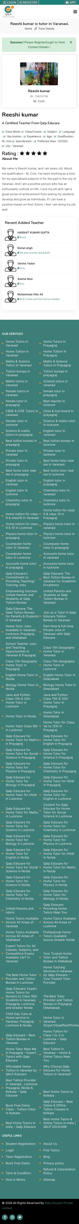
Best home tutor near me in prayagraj (21, 472)
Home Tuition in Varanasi (17, 353)
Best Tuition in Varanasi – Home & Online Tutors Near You (57, 1054)
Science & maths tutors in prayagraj (19, 432)
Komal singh (25, 248)
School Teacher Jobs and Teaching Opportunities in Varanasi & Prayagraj (21, 649)
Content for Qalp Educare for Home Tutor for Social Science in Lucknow (57, 810)
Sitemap (49, 1179)
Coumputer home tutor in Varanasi (18, 545)
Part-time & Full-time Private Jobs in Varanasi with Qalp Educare (58, 631)
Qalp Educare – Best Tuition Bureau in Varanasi (20, 1039)
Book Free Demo (18, 1163)
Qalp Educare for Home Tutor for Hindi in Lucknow (21, 794)
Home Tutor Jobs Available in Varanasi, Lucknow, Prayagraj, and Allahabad (21, 631)
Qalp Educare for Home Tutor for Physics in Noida (55, 881)
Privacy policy (53, 1163)
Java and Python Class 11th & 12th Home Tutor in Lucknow (18, 700)
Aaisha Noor (25, 278)
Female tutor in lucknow (16, 423)
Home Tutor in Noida (21, 716)
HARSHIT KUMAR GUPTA (33, 232)
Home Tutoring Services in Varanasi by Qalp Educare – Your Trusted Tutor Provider (57, 974)
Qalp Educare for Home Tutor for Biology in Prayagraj (20, 781)
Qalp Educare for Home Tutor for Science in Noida (18, 881)
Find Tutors (51, 1150)
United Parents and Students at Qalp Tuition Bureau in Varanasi (57, 596)
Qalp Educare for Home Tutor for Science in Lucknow (20, 826)
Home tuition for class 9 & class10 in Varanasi (22, 516)
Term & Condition (18, 1173)
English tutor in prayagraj (54, 482)
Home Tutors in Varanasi (17, 343)
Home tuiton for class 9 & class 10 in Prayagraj (59, 514)
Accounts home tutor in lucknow (58, 565)
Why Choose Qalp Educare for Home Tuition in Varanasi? (57, 1070)
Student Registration (20, 1144)
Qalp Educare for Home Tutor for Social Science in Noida (22, 867)
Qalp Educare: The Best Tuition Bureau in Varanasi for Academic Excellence (59, 579)
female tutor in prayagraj (54, 393)
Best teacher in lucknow (54, 403)
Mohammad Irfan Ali (30, 294)
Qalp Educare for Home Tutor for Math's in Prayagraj (22, 740)
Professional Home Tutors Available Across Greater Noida (59, 936)
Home (28, 28)
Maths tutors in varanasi (17, 383)
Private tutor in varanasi (16, 452)
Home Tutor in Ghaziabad (53, 714)
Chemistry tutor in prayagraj (19, 502)
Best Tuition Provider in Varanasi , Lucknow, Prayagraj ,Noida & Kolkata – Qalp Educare (22, 1087)
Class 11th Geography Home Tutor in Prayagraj (21, 665)
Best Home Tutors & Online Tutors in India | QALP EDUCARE (59, 1123)
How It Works (15, 1179)
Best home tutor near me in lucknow (58, 472)
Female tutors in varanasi (17, 393)
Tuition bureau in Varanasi (18, 373)
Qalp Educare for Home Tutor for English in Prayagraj (57, 740)
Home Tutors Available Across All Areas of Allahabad (22, 936)
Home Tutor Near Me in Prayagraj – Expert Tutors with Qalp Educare (21, 1054)
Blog (46, 1157)
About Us (50, 1144)
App (72, 2)
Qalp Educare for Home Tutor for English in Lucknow (57, 794)
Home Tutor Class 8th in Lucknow (22, 728)
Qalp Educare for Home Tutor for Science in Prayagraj (58, 753)
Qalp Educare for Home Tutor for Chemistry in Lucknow (59, 826)
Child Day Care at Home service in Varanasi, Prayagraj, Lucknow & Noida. (20, 1019)
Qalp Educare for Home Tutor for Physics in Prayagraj (20, 767)
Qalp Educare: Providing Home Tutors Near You (55, 908)
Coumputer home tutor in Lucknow (18, 555)
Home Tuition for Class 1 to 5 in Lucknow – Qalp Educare (55, 1037)
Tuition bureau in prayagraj (55, 373)
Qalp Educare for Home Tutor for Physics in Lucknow (57, 840)
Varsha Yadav (26, 263)
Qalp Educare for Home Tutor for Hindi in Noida (58, 853)
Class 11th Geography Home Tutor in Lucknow (59, 665)
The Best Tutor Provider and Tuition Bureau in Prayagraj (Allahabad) (58, 1002)
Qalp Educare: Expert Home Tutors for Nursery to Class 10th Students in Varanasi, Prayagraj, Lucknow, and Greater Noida (21, 998)
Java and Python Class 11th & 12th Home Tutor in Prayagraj (55, 700)
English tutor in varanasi (54, 432)
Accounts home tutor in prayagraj (21, 565)
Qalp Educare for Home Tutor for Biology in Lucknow (20, 840)
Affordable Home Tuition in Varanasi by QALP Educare (21, 1070)
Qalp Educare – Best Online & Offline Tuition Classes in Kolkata (58, 1107)
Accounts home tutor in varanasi (58, 555)
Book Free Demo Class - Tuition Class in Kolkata (20, 1109)
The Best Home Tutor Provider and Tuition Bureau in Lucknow (21, 978)
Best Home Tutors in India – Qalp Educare (21, 1125)
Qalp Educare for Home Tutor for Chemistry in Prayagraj (59, 767)
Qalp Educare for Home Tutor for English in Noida (18, 853)
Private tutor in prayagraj (16, 462)
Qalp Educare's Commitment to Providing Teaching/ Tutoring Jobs (20, 579)
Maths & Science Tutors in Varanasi (19, 363)
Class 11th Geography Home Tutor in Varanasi (59, 651)
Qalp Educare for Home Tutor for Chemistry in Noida (20, 894)
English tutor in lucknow (17, 492)
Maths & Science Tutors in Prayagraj (57, 363)
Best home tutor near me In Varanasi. (58, 462)
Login (11, 2)
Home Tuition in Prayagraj (54, 353)
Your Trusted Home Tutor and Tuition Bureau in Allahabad (57, 957)
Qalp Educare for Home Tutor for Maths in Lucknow (22, 812)
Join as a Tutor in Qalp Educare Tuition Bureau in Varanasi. (59, 616)
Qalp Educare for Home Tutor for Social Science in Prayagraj (22, 753)
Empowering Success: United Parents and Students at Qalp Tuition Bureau (22, 596)
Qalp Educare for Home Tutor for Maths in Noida (59, 867)
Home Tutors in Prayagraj (54, 343)
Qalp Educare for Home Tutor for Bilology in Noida (55, 894)
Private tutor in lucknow (54, 452)
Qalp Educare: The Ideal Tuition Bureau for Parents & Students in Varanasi (22, 614)
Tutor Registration (19, 1157)
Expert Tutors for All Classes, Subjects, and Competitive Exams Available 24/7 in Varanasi (22, 953)
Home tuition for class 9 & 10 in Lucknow (22, 526)
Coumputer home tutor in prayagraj (56, 545)
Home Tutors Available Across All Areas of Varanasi (22, 922)
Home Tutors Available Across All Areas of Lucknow (59, 922)
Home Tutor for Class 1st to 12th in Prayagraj (59, 726)
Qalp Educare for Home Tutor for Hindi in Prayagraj (58, 781)
